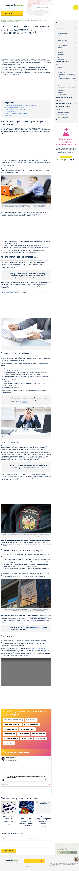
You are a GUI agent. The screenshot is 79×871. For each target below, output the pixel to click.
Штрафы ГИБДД (67, 94)
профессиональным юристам (36, 648)
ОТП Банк (67, 38)
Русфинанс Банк (67, 45)
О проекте (7, 866)
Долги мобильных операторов (67, 78)
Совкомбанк (67, 52)
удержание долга (38, 628)
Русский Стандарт (67, 42)
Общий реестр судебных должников (8, 818)
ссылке (24, 402)
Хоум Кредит (67, 59)
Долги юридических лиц (67, 80)
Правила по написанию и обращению (16, 109)
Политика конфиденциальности (12, 868)
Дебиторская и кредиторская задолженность (67, 75)
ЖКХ (67, 85)
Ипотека (66, 100)
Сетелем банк (67, 50)
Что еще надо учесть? (12, 111)
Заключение (8, 115)
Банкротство (67, 72)
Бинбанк (67, 31)
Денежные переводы (66, 62)
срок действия (8, 293)
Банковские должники (67, 70)
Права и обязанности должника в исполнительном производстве (26, 821)
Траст (67, 57)
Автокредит (66, 23)
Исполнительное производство (67, 87)
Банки (66, 26)
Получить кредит (66, 115)
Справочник (66, 120)
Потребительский (67, 117)
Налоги (66, 110)
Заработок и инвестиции (66, 97)
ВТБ (67, 35)
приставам (40, 162)
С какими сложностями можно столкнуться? (16, 113)
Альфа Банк (67, 28)
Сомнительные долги (67, 83)
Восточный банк (67, 33)
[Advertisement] (26, 47)
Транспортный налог (67, 112)
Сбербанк (67, 47)
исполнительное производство (38, 617)
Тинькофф (67, 54)
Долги (66, 65)
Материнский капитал (66, 106)
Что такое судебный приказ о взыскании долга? (44, 819)
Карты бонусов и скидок (66, 103)
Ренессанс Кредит (67, 40)
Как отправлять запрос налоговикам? (15, 107)
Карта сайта (13, 866)
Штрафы (67, 92)
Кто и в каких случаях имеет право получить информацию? (20, 105)
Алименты (67, 67)
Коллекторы (67, 90)
